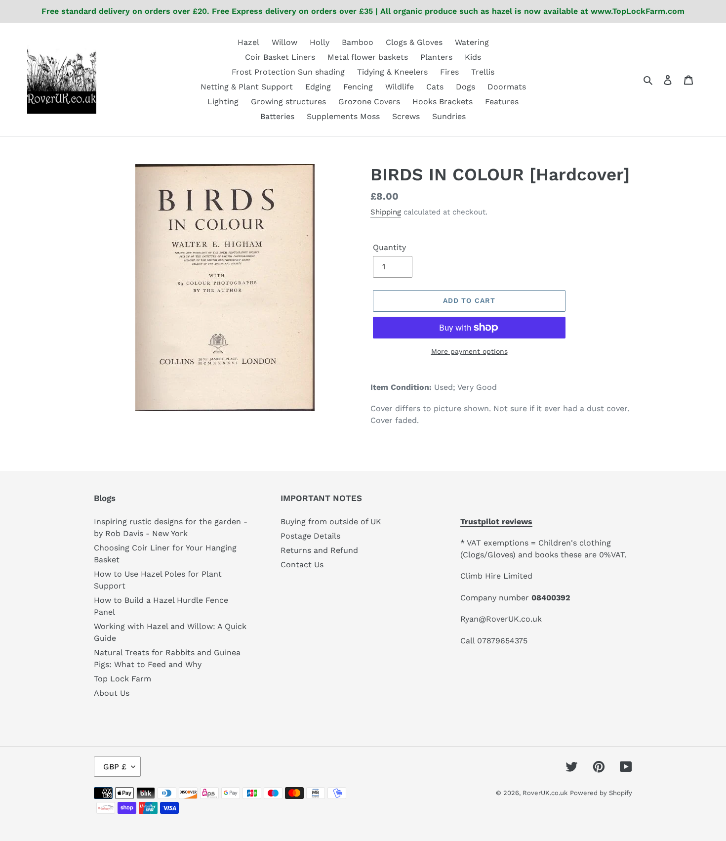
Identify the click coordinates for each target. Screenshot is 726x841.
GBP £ (114, 766)
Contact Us (302, 564)
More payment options (469, 351)
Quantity (389, 247)
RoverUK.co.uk (545, 793)
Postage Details (310, 536)
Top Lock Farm (122, 678)
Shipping (385, 212)
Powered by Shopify (601, 793)
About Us (111, 693)
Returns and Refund (319, 550)
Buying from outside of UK (331, 521)
